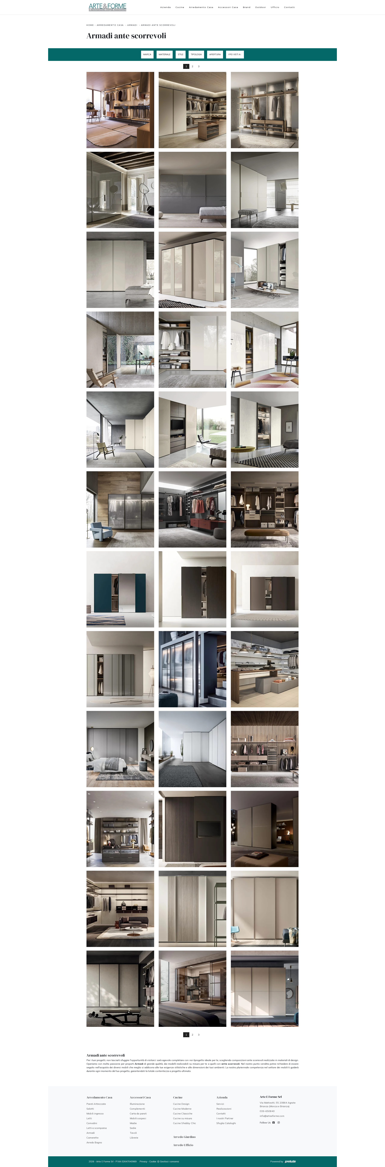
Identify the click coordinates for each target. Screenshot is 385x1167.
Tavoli (133, 1132)
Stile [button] (180, 54)
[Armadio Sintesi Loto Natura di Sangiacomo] (120, 270)
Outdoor (260, 7)
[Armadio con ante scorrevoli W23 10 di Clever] (120, 989)
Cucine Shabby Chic (184, 1123)
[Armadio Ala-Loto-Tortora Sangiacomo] (120, 350)
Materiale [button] (164, 54)
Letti (89, 1118)
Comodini (91, 1123)
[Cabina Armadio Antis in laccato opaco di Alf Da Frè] (265, 749)
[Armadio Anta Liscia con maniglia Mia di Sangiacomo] (120, 190)
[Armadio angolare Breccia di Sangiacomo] (120, 429)
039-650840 (267, 1111)
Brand (247, 7)
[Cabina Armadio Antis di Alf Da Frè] (120, 829)
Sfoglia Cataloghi (226, 1123)
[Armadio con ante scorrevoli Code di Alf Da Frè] (120, 669)
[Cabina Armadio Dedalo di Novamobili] (120, 110)
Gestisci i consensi (169, 1161)
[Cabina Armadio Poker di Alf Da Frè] (265, 509)
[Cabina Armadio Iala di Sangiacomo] (265, 110)
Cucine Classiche (182, 1113)
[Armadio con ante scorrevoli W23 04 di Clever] (265, 989)
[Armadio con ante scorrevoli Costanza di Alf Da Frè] (265, 589)
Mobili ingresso (95, 1113)
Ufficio (275, 7)
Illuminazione (137, 1103)
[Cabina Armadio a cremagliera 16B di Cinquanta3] (265, 669)
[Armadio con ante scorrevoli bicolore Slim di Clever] (192, 909)
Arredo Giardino (184, 1137)
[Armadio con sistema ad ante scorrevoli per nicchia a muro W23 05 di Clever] (192, 989)
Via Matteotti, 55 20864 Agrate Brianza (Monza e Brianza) (278, 1104)
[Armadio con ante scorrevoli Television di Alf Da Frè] (192, 829)
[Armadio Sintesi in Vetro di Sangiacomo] (192, 270)
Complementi (137, 1108)
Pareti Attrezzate (96, 1103)
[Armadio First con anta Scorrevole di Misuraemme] (265, 829)
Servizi (220, 1103)
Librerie (134, 1137)
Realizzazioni (223, 1108)
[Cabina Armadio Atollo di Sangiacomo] (192, 110)
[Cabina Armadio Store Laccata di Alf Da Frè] (192, 509)
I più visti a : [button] (235, 54)
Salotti (90, 1108)
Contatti (289, 7)
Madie (133, 1123)
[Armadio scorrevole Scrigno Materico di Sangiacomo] (265, 429)
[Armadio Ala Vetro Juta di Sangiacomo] (265, 270)
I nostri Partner (224, 1118)
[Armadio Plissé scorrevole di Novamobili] (120, 749)
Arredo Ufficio (183, 1145)
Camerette (92, 1137)
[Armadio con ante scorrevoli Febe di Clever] (265, 909)
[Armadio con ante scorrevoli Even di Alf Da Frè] (192, 589)
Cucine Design (181, 1103)
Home (90, 25)
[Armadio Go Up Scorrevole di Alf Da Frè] (120, 589)
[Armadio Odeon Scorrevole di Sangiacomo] (192, 429)
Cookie (152, 1161)
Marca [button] (147, 54)
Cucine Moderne (182, 1108)
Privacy (143, 1161)
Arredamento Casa (201, 7)
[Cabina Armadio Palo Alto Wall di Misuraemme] (120, 909)
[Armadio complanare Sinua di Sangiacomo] (192, 350)
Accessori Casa (228, 7)
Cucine (180, 7)
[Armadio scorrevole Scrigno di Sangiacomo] (120, 509)
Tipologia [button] (196, 54)
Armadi (132, 25)
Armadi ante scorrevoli (158, 25)
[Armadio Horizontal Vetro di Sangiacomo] (192, 190)
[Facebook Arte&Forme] (273, 1122)
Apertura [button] (215, 54)
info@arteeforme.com (272, 1115)
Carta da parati (138, 1113)
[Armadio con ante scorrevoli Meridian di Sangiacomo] (265, 190)
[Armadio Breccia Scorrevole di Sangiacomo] (265, 350)
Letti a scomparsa (96, 1127)
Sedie (133, 1127)
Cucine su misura (182, 1118)
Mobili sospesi (138, 1118)
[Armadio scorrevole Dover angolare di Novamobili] (192, 749)
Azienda (165, 7)
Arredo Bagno (94, 1142)
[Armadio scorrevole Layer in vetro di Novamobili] (192, 669)
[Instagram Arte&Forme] (278, 1122)
